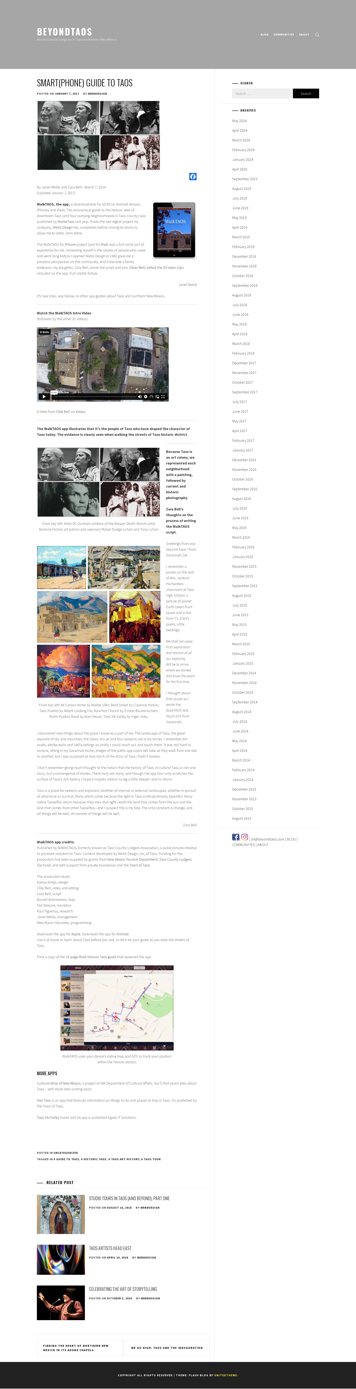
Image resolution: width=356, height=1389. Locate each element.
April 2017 (239, 430)
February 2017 (243, 440)
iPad (104, 244)
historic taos (95, 1159)
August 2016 (241, 498)
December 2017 (244, 363)
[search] (317, 34)
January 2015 (242, 663)
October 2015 (242, 576)
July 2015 (239, 605)
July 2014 (239, 721)
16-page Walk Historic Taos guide (91, 956)
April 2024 (239, 130)
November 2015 (244, 566)
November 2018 (244, 266)
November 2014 (244, 682)
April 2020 (239, 169)
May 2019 (239, 217)
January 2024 (242, 159)
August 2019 (241, 188)
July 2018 (239, 304)
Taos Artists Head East (110, 1248)
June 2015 (240, 614)
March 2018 (241, 343)
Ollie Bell (63, 411)
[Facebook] (193, 176)
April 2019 (239, 227)
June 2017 (240, 411)
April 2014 (239, 750)
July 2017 (239, 401)
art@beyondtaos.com (267, 839)
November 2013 (244, 799)
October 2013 (242, 808)
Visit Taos (44, 1100)
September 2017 (244, 392)
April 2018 (239, 333)
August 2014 (241, 711)
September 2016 (244, 489)
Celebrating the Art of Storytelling (123, 1289)
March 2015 (241, 644)
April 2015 (239, 634)
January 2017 (242, 450)
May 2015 (239, 624)
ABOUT (304, 34)
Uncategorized (66, 1153)
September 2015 (244, 585)
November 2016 (244, 469)
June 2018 (240, 314)
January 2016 (242, 556)
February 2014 (243, 769)
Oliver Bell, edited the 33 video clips (156, 267)
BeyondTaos (65, 31)
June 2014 (240, 731)
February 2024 (243, 149)
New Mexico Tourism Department (132, 859)
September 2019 (244, 178)
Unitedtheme (225, 1375)
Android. (123, 934)
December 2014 (244, 673)
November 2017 (244, 372)
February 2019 (243, 246)
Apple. (76, 934)
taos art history (125, 1159)
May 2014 (239, 740)
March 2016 (241, 537)
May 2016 (239, 527)
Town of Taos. (140, 865)
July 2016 (239, 508)
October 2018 (242, 275)
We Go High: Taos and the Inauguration (167, 1348)
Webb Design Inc (65, 227)
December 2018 (244, 256)
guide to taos (67, 1159)
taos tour (152, 1159)
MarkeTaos (66, 221)
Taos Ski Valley (48, 1117)
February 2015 (243, 653)
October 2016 (242, 479)
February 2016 (243, 547)
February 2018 (243, 353)
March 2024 (241, 140)
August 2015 (241, 595)
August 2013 (241, 818)
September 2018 (244, 285)
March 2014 (241, 760)
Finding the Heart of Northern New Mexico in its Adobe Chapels (76, 1348)
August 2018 (241, 295)
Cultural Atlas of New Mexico (59, 1083)
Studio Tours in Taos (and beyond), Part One (129, 1198)
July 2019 (239, 198)
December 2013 (244, 789)
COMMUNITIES (284, 34)
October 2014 (242, 692)
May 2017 (239, 421)
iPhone (70, 244)
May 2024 (239, 120)
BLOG (265, 34)
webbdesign (97, 93)
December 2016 (244, 459)
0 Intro (42, 411)
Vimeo (80, 411)
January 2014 (242, 779)
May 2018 (239, 324)
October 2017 (242, 382)
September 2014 (244, 702)
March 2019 (241, 237)
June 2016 (240, 518)
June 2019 (240, 208)
